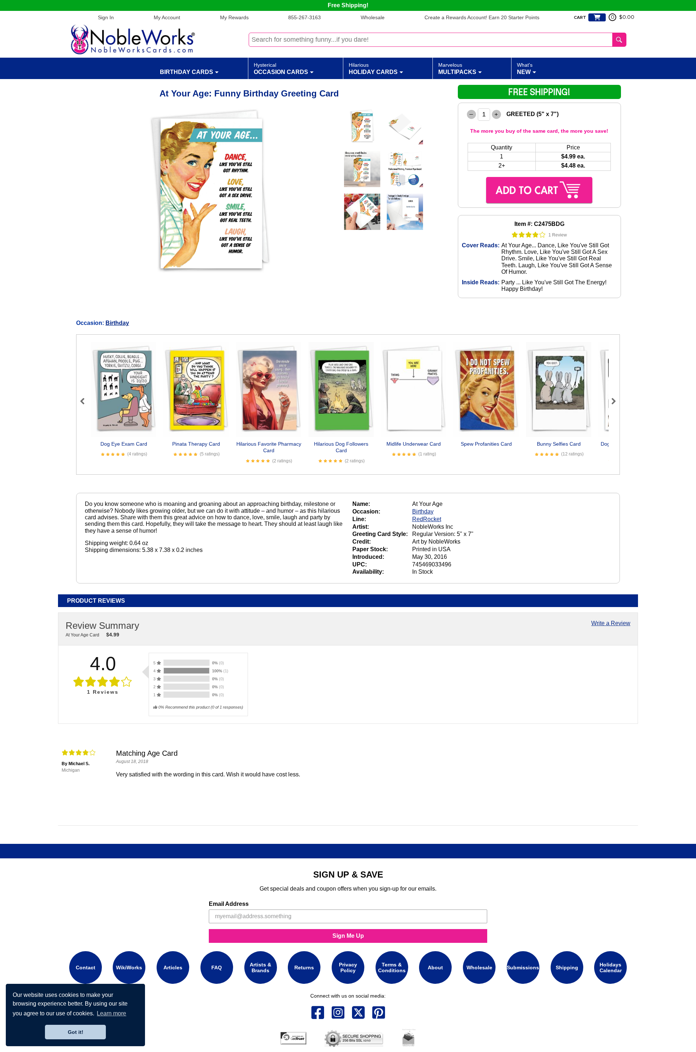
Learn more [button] (111, 1013)
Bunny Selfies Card (559, 444)
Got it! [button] (75, 1032)
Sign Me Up (348, 936)
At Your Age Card (82, 635)
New (525, 68)
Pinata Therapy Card (196, 444)
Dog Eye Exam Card (123, 444)
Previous (85, 401)
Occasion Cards (281, 68)
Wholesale (373, 17)
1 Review (557, 235)
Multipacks (457, 68)
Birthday (117, 323)
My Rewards (234, 17)
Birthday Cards (186, 72)
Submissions (523, 967)
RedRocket (426, 519)
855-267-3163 (304, 17)
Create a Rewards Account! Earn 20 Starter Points (481, 17)
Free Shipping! (348, 5)
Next (610, 401)
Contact (85, 967)
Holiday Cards (373, 68)
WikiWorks (129, 967)
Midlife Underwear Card (413, 444)
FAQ (216, 967)
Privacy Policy (348, 967)
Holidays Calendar (611, 967)
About (435, 967)
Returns (304, 967)
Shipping (567, 967)
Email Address (229, 904)
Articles (172, 967)
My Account (167, 17)
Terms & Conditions (392, 967)
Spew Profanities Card (486, 444)
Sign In (106, 17)
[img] (528, 234)
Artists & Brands (260, 967)
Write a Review (610, 623)
